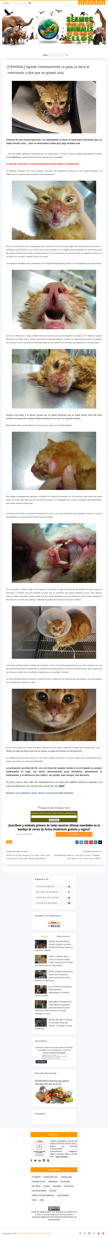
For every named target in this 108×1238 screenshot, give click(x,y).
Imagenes (57, 1186)
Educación (65, 1182)
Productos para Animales (43, 1195)
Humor (47, 1186)
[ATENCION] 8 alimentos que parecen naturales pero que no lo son (52, 1082)
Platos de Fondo (39, 1191)
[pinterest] (103, 3)
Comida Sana (66, 1177)
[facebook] (85, 3)
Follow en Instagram (46, 903)
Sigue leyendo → (62, 1156)
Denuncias (53, 1182)
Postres (52, 1191)
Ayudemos (36, 1177)
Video (34, 1200)
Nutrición (68, 1186)
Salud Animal (63, 1195)
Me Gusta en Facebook (47, 892)
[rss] (94, 3)
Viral (42, 1200)
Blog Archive (63, 936)
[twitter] (80, 3)
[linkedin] (40, 1160)
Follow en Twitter (45, 886)
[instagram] (89, 3)
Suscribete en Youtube (47, 897)
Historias (36, 1186)
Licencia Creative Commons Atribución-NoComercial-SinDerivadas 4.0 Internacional (54, 1217)
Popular (44, 936)
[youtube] (99, 3)
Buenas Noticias (51, 1177)
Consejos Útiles (38, 1182)
